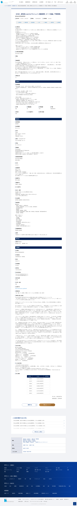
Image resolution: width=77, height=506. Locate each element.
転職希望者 (27, 2)
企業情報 (58, 22)
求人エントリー (47, 404)
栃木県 (24, 448)
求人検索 (21, 2)
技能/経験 (32, 22)
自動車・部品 (25, 445)
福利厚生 (52, 22)
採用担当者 (34, 2)
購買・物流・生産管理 (27, 441)
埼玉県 (27, 448)
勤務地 (46, 22)
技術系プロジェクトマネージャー (42, 442)
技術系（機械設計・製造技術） (28, 442)
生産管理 (34, 441)
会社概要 (41, 2)
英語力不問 (29, 451)
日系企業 (24, 451)
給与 (39, 22)
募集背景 (26, 22)
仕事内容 (19, 22)
